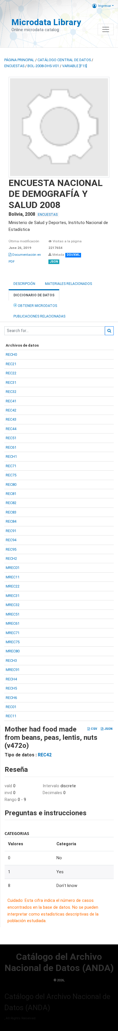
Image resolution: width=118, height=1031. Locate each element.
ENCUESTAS (14, 66)
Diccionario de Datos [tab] (33, 295)
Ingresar (104, 6)
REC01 (11, 707)
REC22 (11, 373)
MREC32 (12, 605)
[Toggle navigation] (106, 29)
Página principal (19, 60)
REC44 (11, 429)
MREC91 (12, 670)
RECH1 (11, 456)
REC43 (11, 419)
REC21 (11, 364)
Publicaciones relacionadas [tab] (39, 316)
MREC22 (12, 586)
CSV (93, 729)
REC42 (11, 410)
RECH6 (11, 698)
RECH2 (11, 558)
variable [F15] (74, 66)
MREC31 (12, 596)
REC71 (11, 466)
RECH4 (11, 679)
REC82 (11, 503)
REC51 (11, 438)
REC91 (11, 531)
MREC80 (12, 651)
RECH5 (11, 688)
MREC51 (12, 614)
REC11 (11, 716)
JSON (108, 729)
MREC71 (12, 633)
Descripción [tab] (24, 284)
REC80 (11, 484)
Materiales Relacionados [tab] (68, 284)
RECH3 (11, 660)
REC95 (11, 549)
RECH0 (11, 354)
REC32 (11, 391)
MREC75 (12, 642)
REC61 (11, 447)
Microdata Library (46, 22)
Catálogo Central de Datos (64, 60)
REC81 (11, 493)
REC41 (11, 401)
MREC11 (12, 577)
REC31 (11, 382)
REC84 (11, 521)
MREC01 (12, 568)
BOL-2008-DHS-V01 (43, 66)
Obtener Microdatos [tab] (37, 306)
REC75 (11, 475)
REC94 (11, 540)
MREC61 (12, 623)
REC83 (11, 512)
